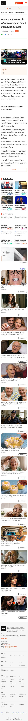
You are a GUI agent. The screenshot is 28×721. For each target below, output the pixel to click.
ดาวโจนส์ (3, 686)
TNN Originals (22, 665)
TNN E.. (10, 229)
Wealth (11, 663)
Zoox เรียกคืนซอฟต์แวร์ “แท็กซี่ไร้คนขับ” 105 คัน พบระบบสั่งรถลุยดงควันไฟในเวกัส (7, 206)
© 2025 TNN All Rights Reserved (13, 719)
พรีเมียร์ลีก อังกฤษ (22, 694)
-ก (4, 8)
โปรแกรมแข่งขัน (13, 694)
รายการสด (3, 655)
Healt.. (24, 229)
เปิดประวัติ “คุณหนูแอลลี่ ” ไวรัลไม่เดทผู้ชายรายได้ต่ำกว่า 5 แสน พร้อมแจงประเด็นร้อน (20, 241)
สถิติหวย (11, 706)
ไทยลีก (2, 699)
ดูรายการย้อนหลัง (13, 655)
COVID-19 (12, 686)
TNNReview (21, 704)
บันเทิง (11, 681)
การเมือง (3, 679)
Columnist (12, 670)
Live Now (20, 3)
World (23, 209)
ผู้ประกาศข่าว (21, 655)
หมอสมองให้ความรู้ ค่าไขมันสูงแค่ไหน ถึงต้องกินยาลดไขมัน (21, 226)
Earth (10, 243)
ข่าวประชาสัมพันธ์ (22, 686)
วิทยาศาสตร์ (12, 679)
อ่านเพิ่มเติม (14, 169)
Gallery (2, 689)
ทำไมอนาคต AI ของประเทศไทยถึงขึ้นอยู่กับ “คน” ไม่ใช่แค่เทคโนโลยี (20, 191)
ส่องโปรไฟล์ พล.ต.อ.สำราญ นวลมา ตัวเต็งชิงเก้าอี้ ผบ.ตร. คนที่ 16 (7, 226)
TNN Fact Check (13, 684)
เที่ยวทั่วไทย (12, 704)
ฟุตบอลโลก (21, 696)
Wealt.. (10, 194)
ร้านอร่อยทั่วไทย (4, 704)
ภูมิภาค (20, 681)
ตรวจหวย (3, 706)
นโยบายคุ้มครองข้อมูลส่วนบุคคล (14, 718)
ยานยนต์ (2, 684)
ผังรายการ (3, 657)
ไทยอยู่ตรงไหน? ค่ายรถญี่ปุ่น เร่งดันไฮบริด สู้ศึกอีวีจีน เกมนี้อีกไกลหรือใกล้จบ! (7, 191)
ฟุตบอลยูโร (12, 696)
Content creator (4, 670)
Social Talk (21, 679)
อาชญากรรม (3, 681)
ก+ (10, 8)
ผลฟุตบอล (3, 694)
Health (20, 663)
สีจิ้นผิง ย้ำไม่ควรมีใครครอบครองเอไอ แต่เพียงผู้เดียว (20, 206)
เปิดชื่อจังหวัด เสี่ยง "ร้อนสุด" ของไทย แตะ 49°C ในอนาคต (6, 241)
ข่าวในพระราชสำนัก (4, 676)
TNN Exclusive (13, 676)
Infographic (21, 684)
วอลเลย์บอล (3, 696)
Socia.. (24, 243)
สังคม (20, 676)
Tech (5, 13)
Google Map (4, 638)
